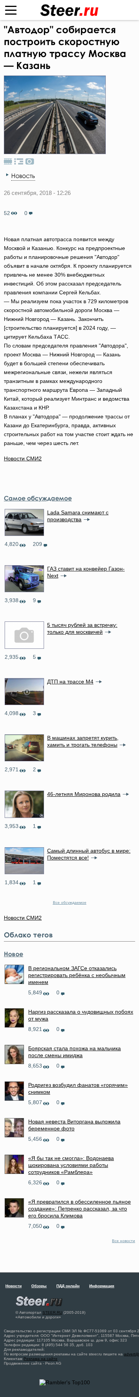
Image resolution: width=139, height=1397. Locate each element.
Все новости (123, 1241)
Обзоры (39, 1286)
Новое (13, 954)
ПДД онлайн (68, 1286)
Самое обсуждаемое (38, 498)
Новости (13, 1286)
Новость (23, 176)
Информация (101, 1286)
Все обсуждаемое (69, 902)
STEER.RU (52, 1312)
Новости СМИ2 (23, 458)
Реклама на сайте (41, 1359)
